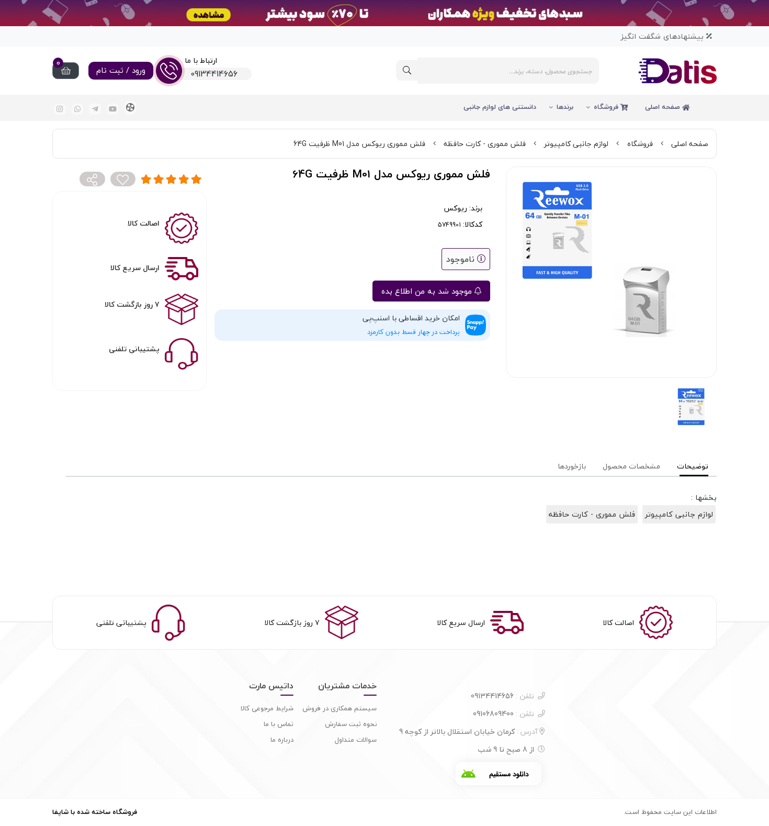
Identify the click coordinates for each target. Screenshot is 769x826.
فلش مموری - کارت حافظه (485, 143)
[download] (498, 773)
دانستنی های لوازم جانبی (499, 107)
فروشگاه (607, 107)
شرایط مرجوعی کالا (267, 708)
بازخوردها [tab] (572, 466)
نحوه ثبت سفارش (351, 724)
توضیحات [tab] (692, 466)
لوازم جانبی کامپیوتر (576, 143)
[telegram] (95, 109)
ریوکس (455, 208)
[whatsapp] (77, 109)
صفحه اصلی (663, 107)
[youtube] (112, 109)
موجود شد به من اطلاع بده (427, 291)
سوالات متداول (356, 739)
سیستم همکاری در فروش (339, 708)
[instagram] (59, 109)
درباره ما (281, 739)
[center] (407, 70)
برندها (565, 107)
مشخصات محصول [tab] (631, 466)
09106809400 (503, 713)
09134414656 (502, 695)
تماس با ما (278, 724)
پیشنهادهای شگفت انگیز (663, 36)
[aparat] (130, 108)
